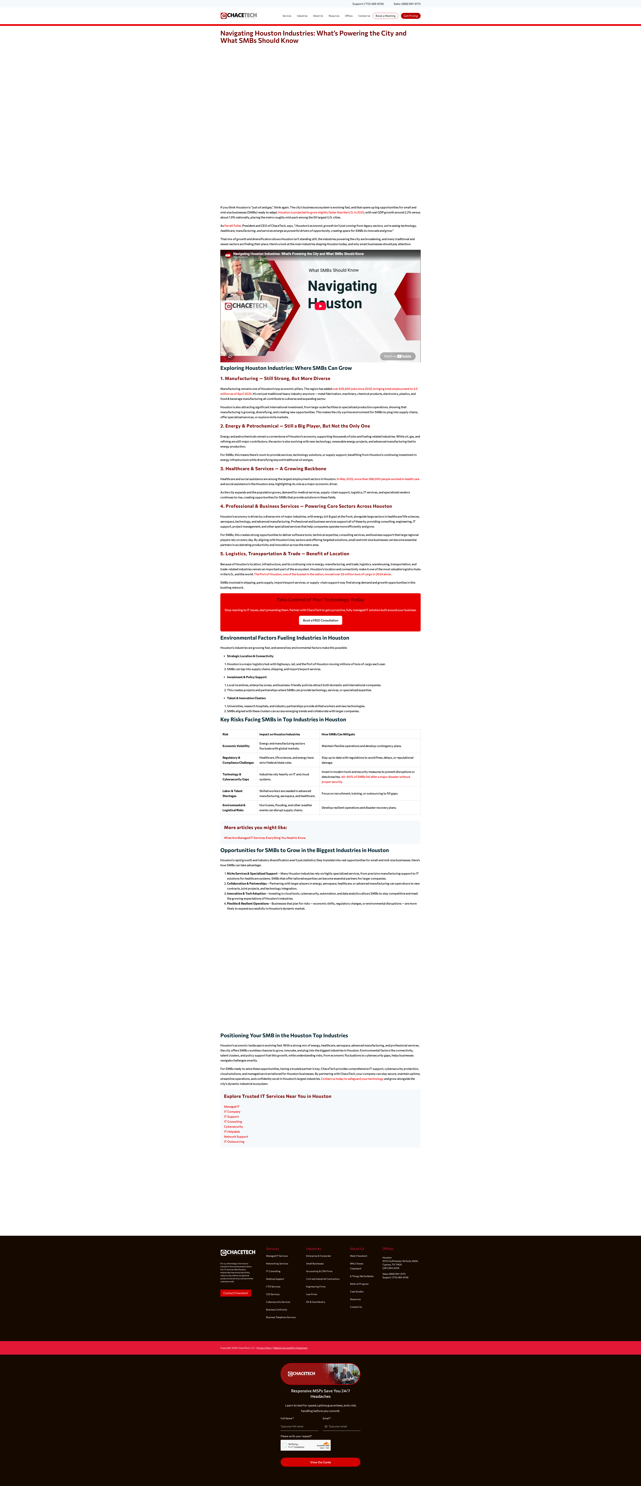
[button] (235, 1293)
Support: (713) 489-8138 (368, 4)
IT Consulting (233, 1121)
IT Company (232, 1111)
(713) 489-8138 (400, 1277)
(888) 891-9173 (397, 1273)
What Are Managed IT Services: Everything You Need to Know (265, 838)
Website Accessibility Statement (290, 1347)
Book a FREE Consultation (320, 620)
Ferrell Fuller (232, 225)
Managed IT (232, 1106)
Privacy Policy (264, 1347)
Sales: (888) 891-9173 (407, 4)
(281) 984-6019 (390, 1268)
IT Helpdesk (232, 1131)
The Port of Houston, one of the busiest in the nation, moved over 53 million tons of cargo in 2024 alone (322, 574)
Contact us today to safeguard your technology (352, 1078)
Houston (387, 1257)
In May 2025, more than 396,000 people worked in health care (378, 479)
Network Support (236, 1136)
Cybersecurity (233, 1126)
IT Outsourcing (234, 1141)
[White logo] (238, 1248)
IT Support (231, 1116)
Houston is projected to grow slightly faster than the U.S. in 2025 (321, 212)
